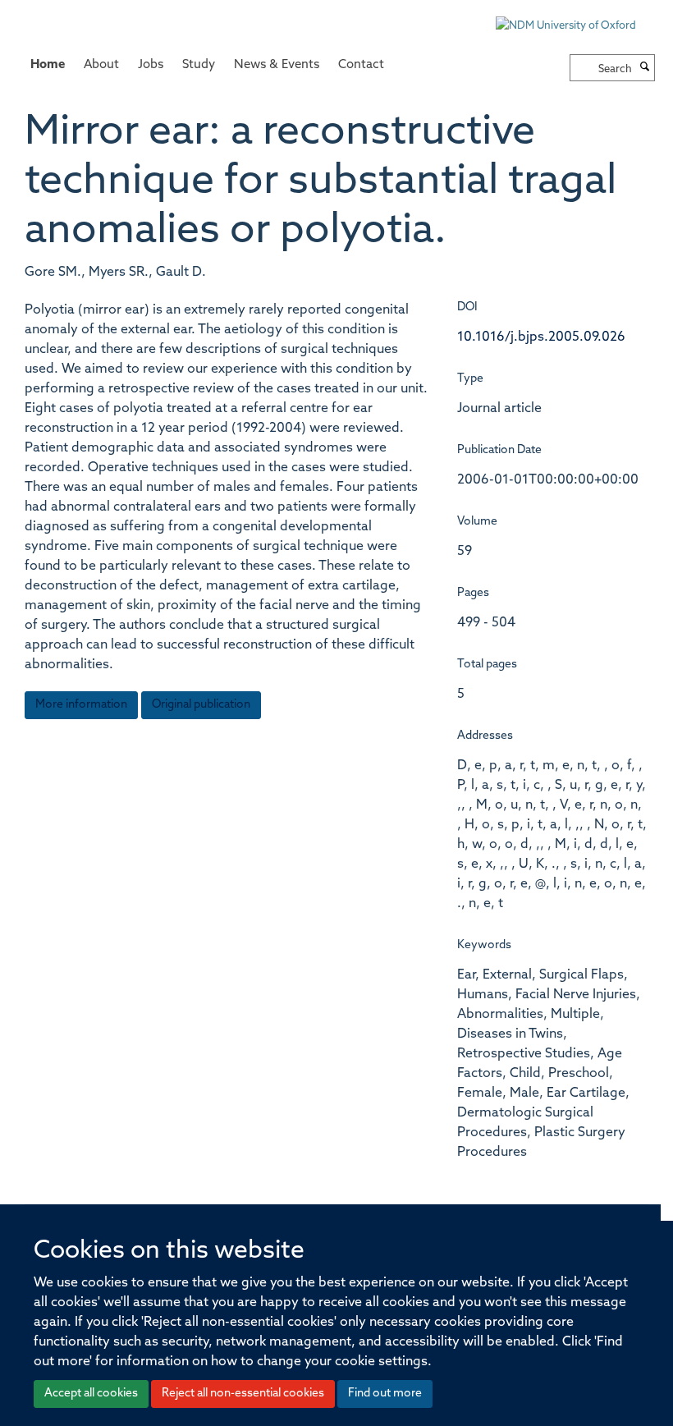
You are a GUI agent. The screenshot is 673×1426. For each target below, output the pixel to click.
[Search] (645, 68)
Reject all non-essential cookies (243, 1393)
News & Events (276, 65)
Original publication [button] (201, 705)
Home (47, 65)
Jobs (150, 65)
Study (198, 65)
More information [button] (81, 705)
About (101, 65)
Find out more (385, 1393)
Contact (361, 65)
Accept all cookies (91, 1393)
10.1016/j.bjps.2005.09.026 (541, 337)
